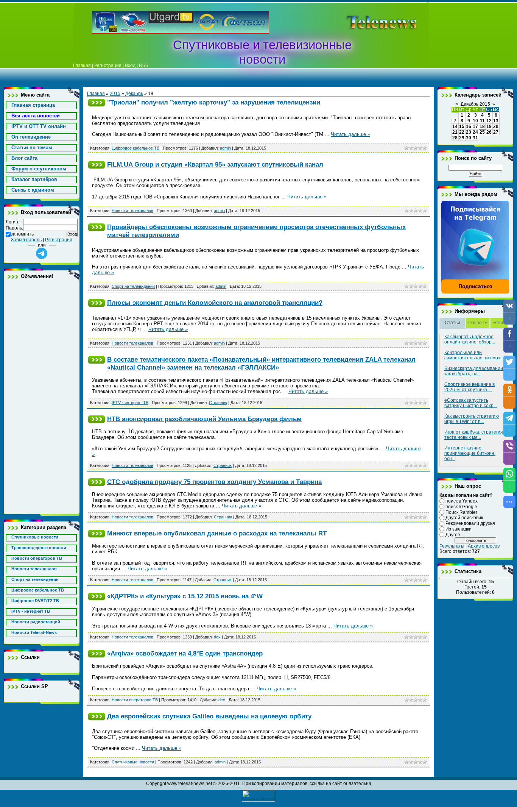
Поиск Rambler (461, 512)
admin (225, 148)
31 (475, 137)
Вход (130, 65)
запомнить (22, 234)
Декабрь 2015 (475, 104)
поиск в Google (461, 506)
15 (461, 126)
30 (468, 137)
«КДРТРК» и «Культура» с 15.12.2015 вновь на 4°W (185, 596)
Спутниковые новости (133, 762)
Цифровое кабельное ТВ (135, 148)
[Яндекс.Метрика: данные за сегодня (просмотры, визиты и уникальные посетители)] (258, 796)
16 (468, 126)
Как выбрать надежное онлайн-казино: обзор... (469, 339)
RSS (143, 65)
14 (455, 126)
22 (461, 132)
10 (475, 120)
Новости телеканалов (132, 210)
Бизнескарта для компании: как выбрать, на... (474, 371)
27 (495, 132)
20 (495, 126)
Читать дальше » (350, 134)
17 (475, 126)
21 (455, 132)
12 (489, 120)
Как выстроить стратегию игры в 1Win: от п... (471, 419)
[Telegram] (475, 292)
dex (217, 637)
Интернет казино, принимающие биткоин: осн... (469, 453)
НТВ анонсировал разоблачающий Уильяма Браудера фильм (204, 419)
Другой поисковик (464, 517)
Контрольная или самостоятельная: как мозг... (474, 355)
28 (455, 137)
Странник (218, 402)
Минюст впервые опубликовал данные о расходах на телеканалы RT (217, 533)
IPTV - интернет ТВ (130, 402)
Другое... (454, 534)
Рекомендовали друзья (470, 523)
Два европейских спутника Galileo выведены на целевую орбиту (209, 716)
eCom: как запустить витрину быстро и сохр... (470, 403)
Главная (82, 65)
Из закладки (458, 529)
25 (482, 132)
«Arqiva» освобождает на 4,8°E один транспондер (185, 653)
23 (468, 132)
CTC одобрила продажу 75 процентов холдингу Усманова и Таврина (214, 481)
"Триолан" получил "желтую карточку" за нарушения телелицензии (213, 102)
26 (489, 132)
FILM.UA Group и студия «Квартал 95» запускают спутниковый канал (215, 164)
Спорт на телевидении (133, 286)
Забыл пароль (26, 239)
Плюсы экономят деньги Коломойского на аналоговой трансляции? (214, 302)
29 (461, 137)
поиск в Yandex (461, 501)
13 (495, 120)
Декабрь (134, 93)
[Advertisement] (369, 22)
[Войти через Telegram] (41, 253)
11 (482, 120)
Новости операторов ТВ (135, 700)
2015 (115, 93)
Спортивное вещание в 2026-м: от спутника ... (469, 387)
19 (489, 126)
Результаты (451, 546)
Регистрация (107, 65)
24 (475, 132)
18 (482, 126)
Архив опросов (484, 546)
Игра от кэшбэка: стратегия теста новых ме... (473, 434)
